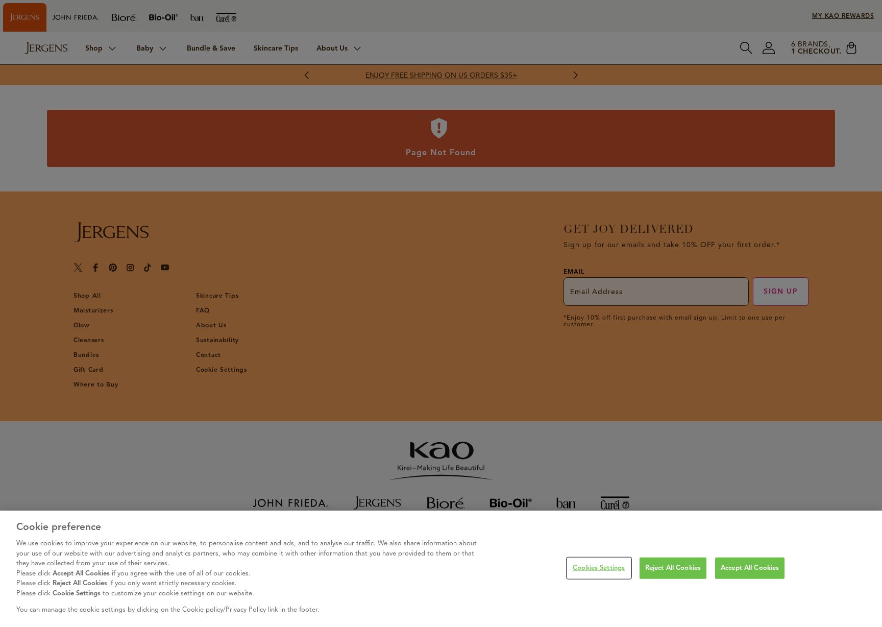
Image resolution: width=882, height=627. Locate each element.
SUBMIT (335, 374)
